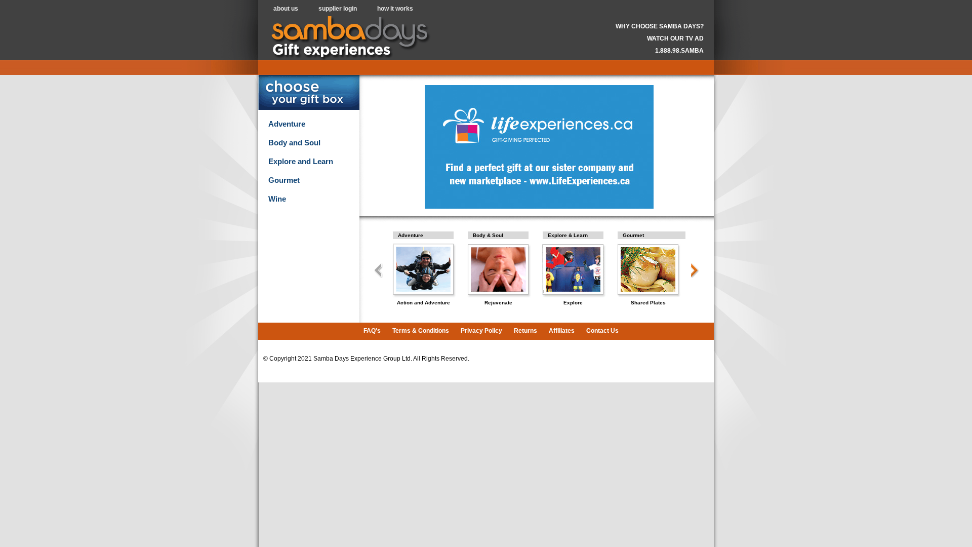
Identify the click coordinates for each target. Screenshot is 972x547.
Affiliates (562, 330)
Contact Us (602, 330)
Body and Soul (294, 143)
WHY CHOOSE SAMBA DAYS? (660, 26)
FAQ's (372, 330)
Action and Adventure (423, 302)
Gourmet (284, 180)
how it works (395, 8)
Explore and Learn (300, 162)
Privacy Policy (481, 330)
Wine (277, 199)
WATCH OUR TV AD (675, 38)
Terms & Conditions (420, 330)
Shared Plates (648, 302)
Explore (573, 302)
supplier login (337, 8)
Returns (525, 330)
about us (285, 8)
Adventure (286, 124)
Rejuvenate (498, 302)
